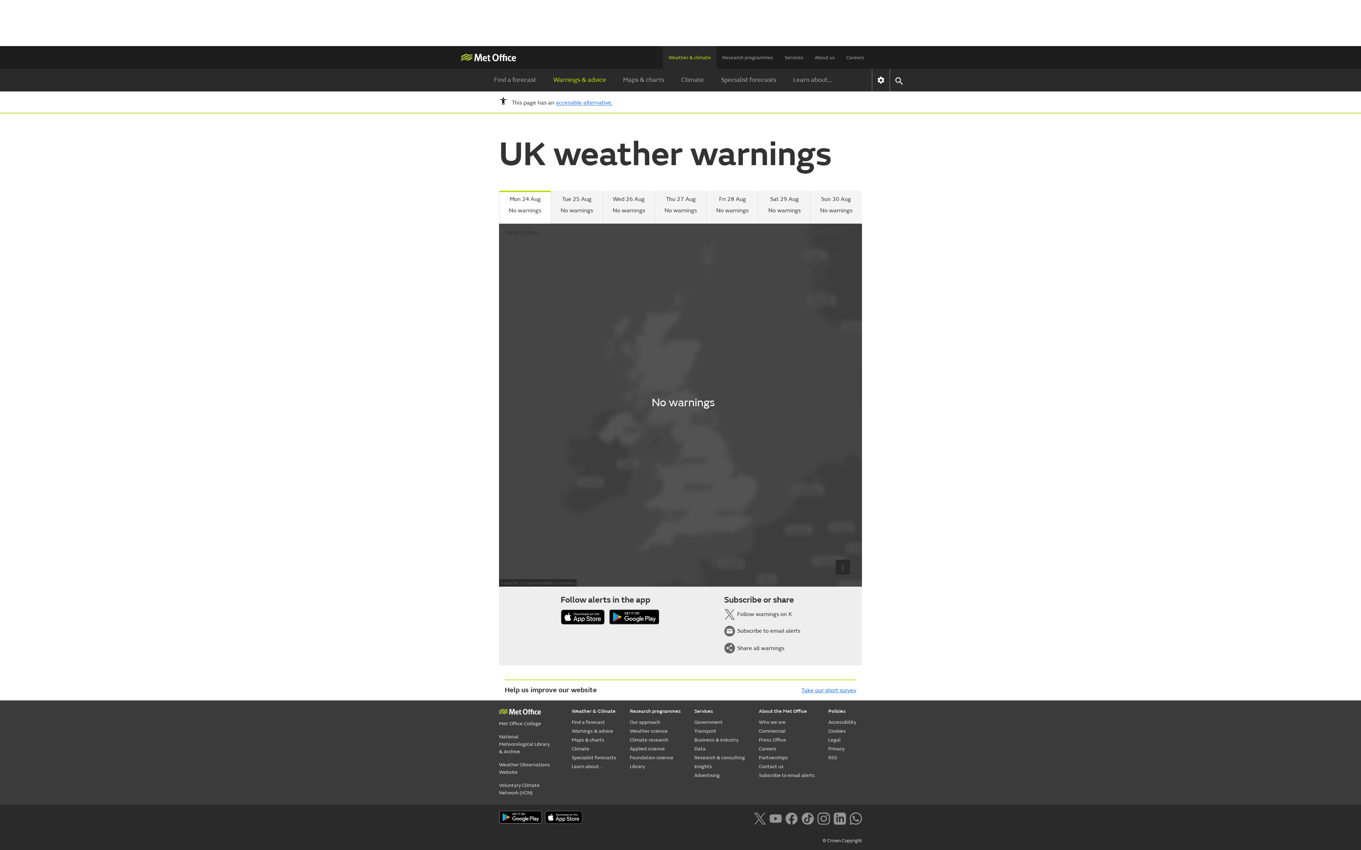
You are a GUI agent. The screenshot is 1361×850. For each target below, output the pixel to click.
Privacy (836, 749)
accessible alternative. (584, 103)
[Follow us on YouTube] (775, 818)
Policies (837, 711)
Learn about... (812, 80)
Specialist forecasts (748, 80)
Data (700, 749)
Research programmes (747, 58)
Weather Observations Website (524, 768)
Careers (855, 58)
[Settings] (881, 80)
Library (637, 767)
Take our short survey (828, 690)
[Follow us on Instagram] (823, 818)
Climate (692, 80)
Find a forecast (515, 80)
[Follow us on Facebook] (791, 818)
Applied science (647, 749)
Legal (834, 740)
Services (794, 58)
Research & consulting (719, 758)
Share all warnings (760, 648)
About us (825, 58)
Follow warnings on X (764, 614)
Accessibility (842, 722)
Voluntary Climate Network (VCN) (519, 789)
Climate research (649, 740)
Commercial (772, 731)
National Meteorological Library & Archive (524, 744)
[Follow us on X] (760, 818)
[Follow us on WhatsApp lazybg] (856, 818)
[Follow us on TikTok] (807, 818)
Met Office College (520, 724)
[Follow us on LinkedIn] (840, 818)
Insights (703, 767)
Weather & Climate (594, 711)
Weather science (649, 731)
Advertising (707, 775)
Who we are (772, 722)
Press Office (772, 740)
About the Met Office (783, 711)
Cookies (837, 731)
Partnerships (773, 758)
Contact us (771, 767)
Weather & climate (689, 58)
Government (708, 722)
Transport (705, 731)
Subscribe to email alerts (768, 630)
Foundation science (651, 758)
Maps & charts (643, 80)
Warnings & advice (579, 80)
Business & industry (716, 740)
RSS (832, 758)
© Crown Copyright (842, 841)
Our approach (645, 722)
